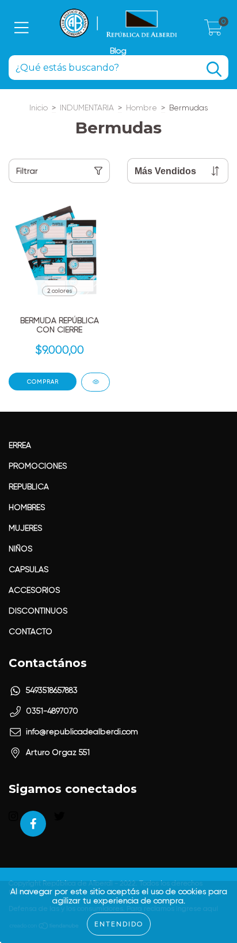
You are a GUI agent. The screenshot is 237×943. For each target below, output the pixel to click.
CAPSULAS (28, 569)
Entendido (118, 924)
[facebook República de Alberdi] (33, 824)
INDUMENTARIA (87, 107)
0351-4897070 (52, 710)
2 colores (59, 291)
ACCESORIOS (34, 590)
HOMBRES (27, 507)
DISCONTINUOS (38, 610)
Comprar (43, 381)
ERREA (20, 445)
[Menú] (22, 27)
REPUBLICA (29, 486)
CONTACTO (30, 631)
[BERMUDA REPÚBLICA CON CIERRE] (95, 382)
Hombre (141, 107)
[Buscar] (214, 69)
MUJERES (25, 527)
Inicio (38, 107)
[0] (213, 31)
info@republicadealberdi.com (82, 731)
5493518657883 (52, 690)
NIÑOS (20, 548)
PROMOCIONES (38, 465)
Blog (118, 50)
